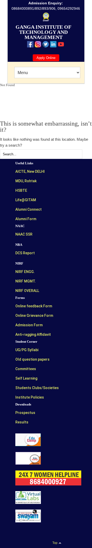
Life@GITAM (25, 200)
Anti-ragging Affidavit (33, 334)
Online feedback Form (33, 306)
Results (21, 422)
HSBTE (21, 190)
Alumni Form (25, 219)
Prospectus (25, 413)
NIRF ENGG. (25, 272)
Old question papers (32, 359)
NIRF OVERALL (27, 291)
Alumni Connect (28, 209)
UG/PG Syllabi (26, 350)
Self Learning (26, 378)
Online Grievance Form (34, 315)
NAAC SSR (23, 234)
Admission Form (29, 325)
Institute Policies (29, 397)
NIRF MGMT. (25, 281)
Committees (25, 369)
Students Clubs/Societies (37, 388)
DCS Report (25, 253)
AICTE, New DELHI (30, 171)
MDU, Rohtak (26, 181)
